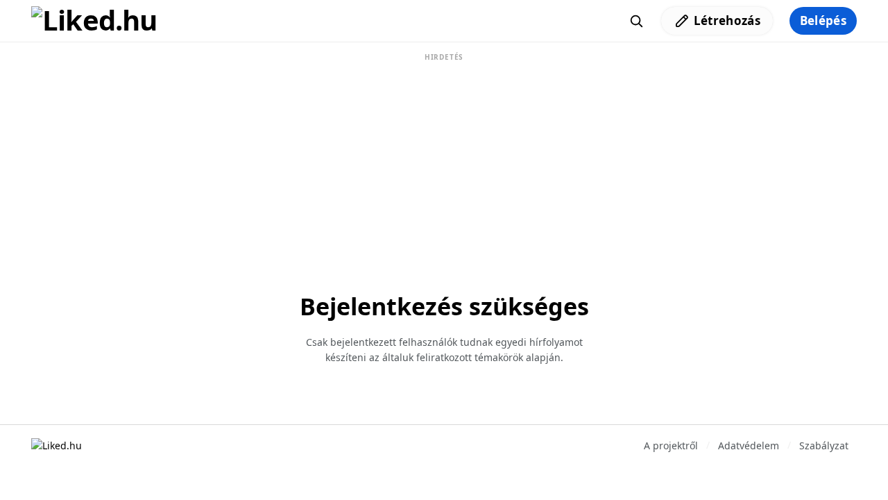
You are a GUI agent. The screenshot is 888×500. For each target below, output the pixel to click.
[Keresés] (636, 21)
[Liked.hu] (94, 20)
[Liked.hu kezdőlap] (56, 444)
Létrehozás (727, 20)
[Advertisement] (444, 151)
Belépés (823, 20)
